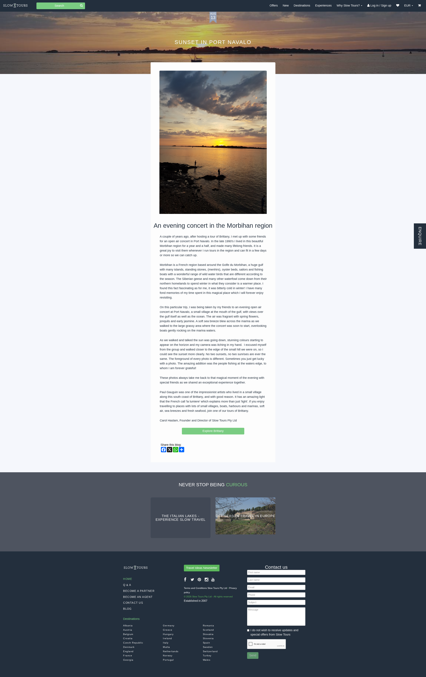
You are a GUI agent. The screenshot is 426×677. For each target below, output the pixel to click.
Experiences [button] (323, 5)
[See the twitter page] (192, 580)
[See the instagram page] (206, 580)
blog (127, 608)
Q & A (127, 585)
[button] (398, 5)
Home (127, 579)
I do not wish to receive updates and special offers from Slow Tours (274, 632)
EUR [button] (407, 5)
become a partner (139, 591)
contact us (133, 602)
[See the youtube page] (213, 580)
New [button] (286, 5)
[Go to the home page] (15, 5)
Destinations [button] (302, 5)
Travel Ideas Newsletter (201, 568)
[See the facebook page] (185, 580)
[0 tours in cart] (419, 5)
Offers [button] (274, 5)
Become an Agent (138, 597)
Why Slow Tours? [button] (349, 5)
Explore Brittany (213, 431)
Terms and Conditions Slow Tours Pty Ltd (205, 588)
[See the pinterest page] (199, 580)
